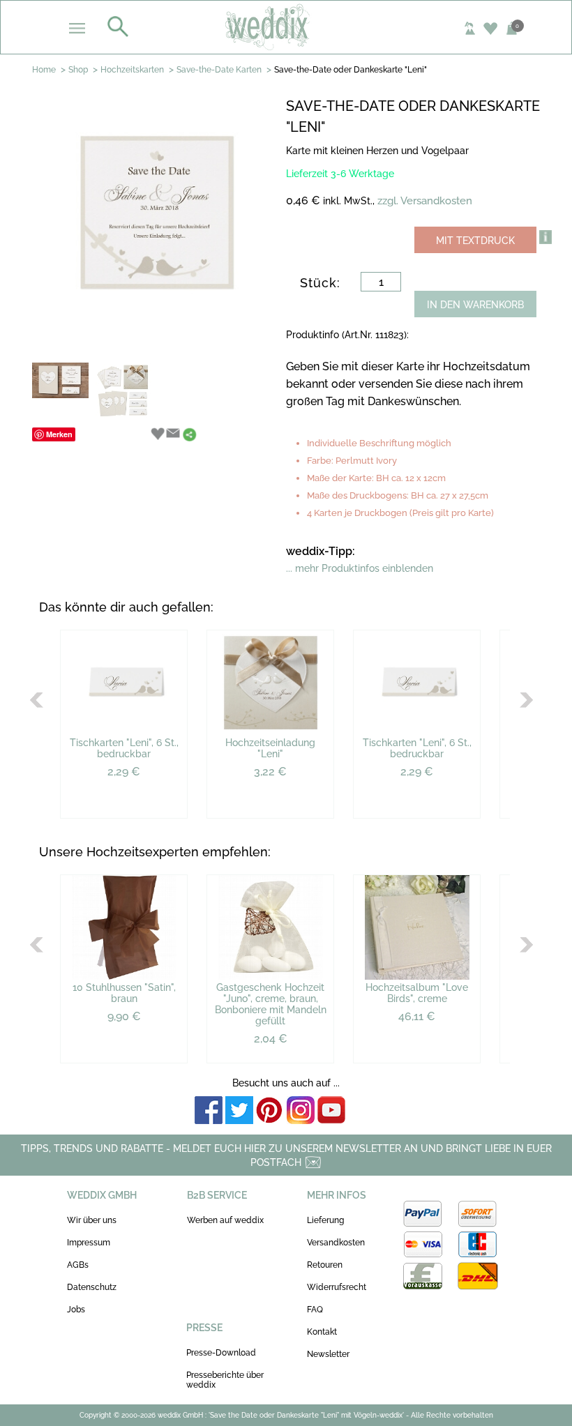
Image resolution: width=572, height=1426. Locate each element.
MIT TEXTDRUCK (475, 240)
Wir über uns (91, 1220)
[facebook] (208, 1111)
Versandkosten (336, 1242)
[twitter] (239, 1111)
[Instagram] (300, 1111)
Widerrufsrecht (336, 1287)
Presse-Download (221, 1353)
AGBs (78, 1265)
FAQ (315, 1309)
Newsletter (328, 1354)
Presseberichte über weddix (225, 1380)
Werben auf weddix (225, 1220)
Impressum (88, 1242)
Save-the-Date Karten (219, 70)
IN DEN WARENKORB (475, 304)
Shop (78, 70)
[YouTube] (331, 1111)
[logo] (286, 26)
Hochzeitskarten (132, 70)
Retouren (325, 1265)
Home (44, 70)
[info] (545, 237)
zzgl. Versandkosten (424, 201)
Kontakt (322, 1332)
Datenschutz (91, 1287)
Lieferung (325, 1220)
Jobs (76, 1309)
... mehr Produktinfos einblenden (359, 568)
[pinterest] (270, 1111)
